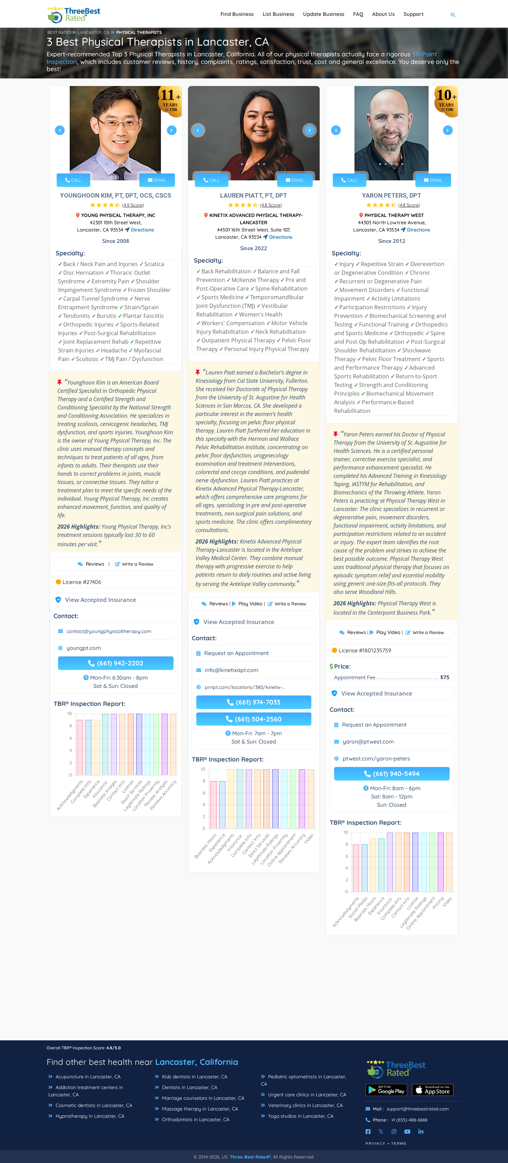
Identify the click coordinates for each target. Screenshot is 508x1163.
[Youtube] (407, 1131)
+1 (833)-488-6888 (409, 1120)
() (133, 205)
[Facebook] (368, 1131)
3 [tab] (118, 164)
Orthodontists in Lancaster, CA (195, 1119)
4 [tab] (123, 164)
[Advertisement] (254, 991)
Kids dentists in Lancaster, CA (194, 1077)
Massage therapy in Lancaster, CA (199, 1109)
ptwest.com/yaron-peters (376, 758)
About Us (383, 14)
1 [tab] (107, 164)
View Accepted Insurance (94, 600)
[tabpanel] (116, 133)
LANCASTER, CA (93, 32)
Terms (399, 1143)
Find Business (237, 14)
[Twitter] (381, 1131)
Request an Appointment (236, 653)
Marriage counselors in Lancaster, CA (202, 1098)
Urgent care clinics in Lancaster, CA (306, 1094)
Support (414, 14)
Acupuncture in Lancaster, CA (87, 1077)
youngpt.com (84, 647)
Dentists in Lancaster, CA (189, 1087)
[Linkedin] (420, 1131)
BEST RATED (59, 32)
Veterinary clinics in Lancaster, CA (305, 1105)
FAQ (358, 14)
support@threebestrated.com (418, 1109)
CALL (76, 180)
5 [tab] (264, 164)
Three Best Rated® (250, 1157)
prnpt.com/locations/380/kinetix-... (245, 687)
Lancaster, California (196, 1062)
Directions (142, 230)
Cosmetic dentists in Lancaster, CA (93, 1105)
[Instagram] (394, 1131)
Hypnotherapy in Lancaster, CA (89, 1116)
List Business (278, 14)
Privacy (376, 1143)
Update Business (323, 14)
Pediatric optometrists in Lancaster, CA (303, 1080)
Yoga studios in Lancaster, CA (300, 1116)
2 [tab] (112, 164)
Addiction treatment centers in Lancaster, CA (85, 1091)
